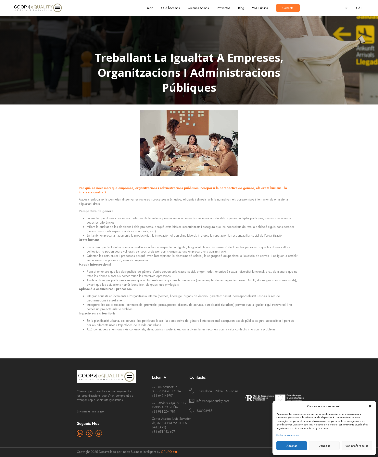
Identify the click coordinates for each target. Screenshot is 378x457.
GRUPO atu (169, 452)
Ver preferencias (356, 446)
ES (346, 8)
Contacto (288, 8)
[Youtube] (98, 433)
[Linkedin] (80, 433)
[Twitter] (89, 433)
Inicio (149, 8)
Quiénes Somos (198, 8)
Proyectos (223, 8)
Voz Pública (260, 8)
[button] (370, 406)
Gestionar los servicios (287, 435)
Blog (241, 8)
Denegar (324, 446)
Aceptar (291, 446)
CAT (359, 8)
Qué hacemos (170, 8)
